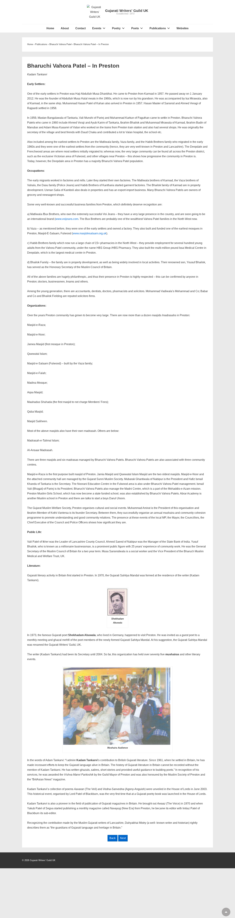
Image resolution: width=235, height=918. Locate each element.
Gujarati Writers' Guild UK (126, 11)
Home (50, 28)
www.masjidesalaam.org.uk (89, 233)
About (65, 28)
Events (96, 28)
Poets (135, 28)
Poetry (116, 28)
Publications (157, 28)
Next (123, 838)
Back (112, 838)
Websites (183, 28)
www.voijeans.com (66, 218)
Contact (80, 28)
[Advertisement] (117, 892)
